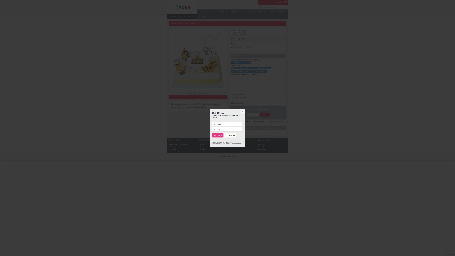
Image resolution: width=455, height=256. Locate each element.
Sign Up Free (217, 135)
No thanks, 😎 (230, 135)
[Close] (242, 112)
